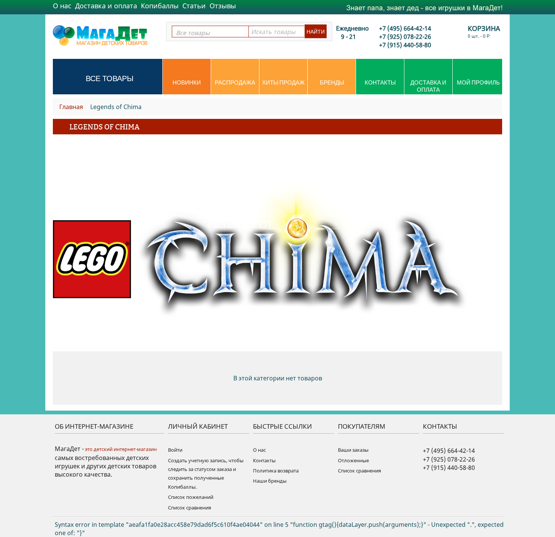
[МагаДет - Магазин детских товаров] (100, 35)
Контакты (380, 82)
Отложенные (353, 460)
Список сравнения (189, 507)
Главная (71, 107)
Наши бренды (270, 480)
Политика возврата (276, 470)
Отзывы (223, 5)
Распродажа (235, 82)
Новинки (187, 82)
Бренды (332, 82)
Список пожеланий (190, 497)
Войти (175, 449)
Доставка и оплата (106, 5)
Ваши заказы (353, 449)
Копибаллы (160, 5)
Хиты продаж (283, 82)
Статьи (194, 5)
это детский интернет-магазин (120, 449)
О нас (62, 5)
